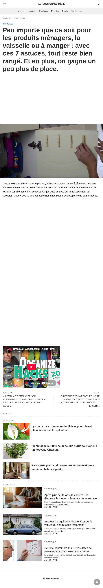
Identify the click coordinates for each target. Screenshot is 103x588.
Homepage (7, 18)
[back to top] (97, 582)
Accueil (21, 11)
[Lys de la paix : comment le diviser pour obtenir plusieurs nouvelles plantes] (16, 431)
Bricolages (43, 11)
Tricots (65, 11)
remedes (31, 11)
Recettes (55, 11)
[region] (51, 95)
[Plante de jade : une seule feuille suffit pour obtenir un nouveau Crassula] (16, 451)
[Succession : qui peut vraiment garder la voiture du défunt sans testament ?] (22, 524)
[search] (98, 4)
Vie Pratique (76, 11)
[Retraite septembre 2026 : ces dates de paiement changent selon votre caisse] (22, 550)
